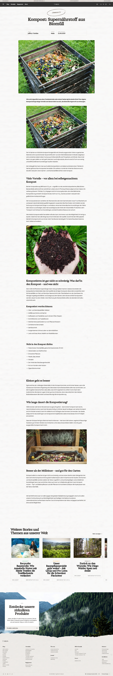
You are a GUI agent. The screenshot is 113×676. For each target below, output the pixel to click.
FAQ (76, 650)
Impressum (104, 662)
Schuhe (4, 666)
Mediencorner (78, 660)
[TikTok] (12, 674)
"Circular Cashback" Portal (80, 653)
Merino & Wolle (6, 665)
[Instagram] (5, 674)
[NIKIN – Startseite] (5, 641)
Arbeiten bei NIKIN (54, 652)
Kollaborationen (105, 653)
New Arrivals (5, 650)
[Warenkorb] (105, 4)
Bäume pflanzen (29, 665)
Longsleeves (5, 662)
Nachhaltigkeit (29, 650)
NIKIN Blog (53, 659)
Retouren (77, 652)
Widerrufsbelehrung (106, 663)
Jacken (4, 663)
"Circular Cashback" (30, 656)
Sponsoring (104, 650)
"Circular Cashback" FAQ (80, 654)
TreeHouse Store (54, 650)
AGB (103, 659)
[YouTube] (8, 674)
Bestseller (5, 652)
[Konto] (101, 4)
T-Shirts (4, 653)
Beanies (4, 654)
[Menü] (3, 4)
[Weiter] (102, 557)
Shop (8, 4)
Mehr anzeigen (97, 534)
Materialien (28, 652)
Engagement (20, 4)
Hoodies (4, 656)
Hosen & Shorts (6, 657)
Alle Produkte (5, 649)
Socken (4, 660)
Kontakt (76, 649)
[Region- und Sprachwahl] (97, 4)
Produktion (28, 653)
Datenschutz (105, 660)
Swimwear (5, 659)
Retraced (27, 654)
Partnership (104, 652)
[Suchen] (109, 4)
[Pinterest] (10, 674)
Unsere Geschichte (55, 649)
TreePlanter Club (54, 658)
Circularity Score (29, 657)
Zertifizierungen (29, 659)
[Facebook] (3, 674)
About (26, 4)
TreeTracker (28, 666)
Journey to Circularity (30, 649)
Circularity (13, 4)
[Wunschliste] (103, 4)
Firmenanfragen (105, 649)
